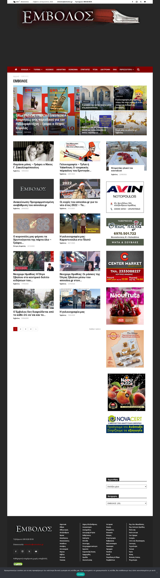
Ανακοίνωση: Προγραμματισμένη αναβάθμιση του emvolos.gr (33, 204)
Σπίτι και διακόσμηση (136, 541)
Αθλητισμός (64, 530)
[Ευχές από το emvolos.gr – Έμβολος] (130, 123)
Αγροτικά (63, 524)
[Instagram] (136, 1)
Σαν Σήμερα (133, 535)
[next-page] (36, 329)
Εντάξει (81, 574)
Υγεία (95, 69)
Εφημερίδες (86, 554)
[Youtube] (145, 1)
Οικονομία (109, 546)
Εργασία (85, 549)
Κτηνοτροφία (111, 538)
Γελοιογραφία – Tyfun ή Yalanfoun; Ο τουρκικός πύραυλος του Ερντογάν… (75, 167)
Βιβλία (62, 554)
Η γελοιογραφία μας (72, 311)
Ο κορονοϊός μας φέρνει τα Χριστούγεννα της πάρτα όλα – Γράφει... (32, 239)
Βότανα (62, 557)
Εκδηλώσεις (86, 535)
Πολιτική (132, 530)
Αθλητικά (61, 69)
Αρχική (16, 76)
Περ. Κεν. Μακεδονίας (136, 524)
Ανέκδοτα (63, 543)
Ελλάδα (24, 69)
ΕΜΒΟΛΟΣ (20, 111)
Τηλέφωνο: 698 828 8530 (83, 2)
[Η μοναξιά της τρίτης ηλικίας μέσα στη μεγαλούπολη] (96, 98)
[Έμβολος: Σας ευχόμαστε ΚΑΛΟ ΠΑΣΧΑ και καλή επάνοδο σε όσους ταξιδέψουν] (96, 123)
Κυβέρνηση (110, 541)
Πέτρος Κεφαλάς (19, 246)
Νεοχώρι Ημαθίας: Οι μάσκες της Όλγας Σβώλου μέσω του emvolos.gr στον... (80, 277)
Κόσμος (50, 69)
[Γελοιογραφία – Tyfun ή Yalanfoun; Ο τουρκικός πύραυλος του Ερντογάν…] (80, 151)
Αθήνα (62, 527)
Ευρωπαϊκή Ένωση (88, 552)
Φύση (131, 554)
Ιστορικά (109, 524)
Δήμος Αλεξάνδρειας (89, 524)
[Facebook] (132, 1)
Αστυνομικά (64, 549)
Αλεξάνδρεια (64, 532)
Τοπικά (37, 69)
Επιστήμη (85, 543)
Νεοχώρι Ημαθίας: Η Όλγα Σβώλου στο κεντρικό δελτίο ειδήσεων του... (31, 277)
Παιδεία (109, 552)
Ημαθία (85, 557)
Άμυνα (62, 535)
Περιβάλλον (110, 560)
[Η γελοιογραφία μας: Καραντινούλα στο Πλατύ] (80, 223)
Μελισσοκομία (111, 543)
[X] (141, 1)
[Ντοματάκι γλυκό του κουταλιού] (126, 156)
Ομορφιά (109, 549)
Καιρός (108, 527)
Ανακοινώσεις (64, 541)
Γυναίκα (62, 560)
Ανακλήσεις (64, 538)
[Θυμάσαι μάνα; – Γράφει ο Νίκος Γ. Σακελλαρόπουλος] (33, 151)
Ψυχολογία (133, 560)
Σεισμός (132, 538)
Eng (115, 69)
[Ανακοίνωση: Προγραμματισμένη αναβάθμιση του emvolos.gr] (33, 189)
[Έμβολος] (80, 16)
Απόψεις (63, 546)
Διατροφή (105, 69)
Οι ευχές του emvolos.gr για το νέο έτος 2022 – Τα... (79, 204)
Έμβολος (19, 132)
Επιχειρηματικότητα (89, 546)
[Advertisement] (80, 47)
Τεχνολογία (133, 546)
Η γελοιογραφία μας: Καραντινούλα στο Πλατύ (75, 238)
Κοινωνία (73, 69)
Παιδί (108, 554)
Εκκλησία (85, 538)
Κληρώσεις (110, 530)
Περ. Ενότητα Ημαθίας (137, 527)
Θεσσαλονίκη (87, 560)
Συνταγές (85, 69)
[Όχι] (157, 572)
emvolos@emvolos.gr (64, 2)
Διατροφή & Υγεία (88, 532)
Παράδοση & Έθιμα (113, 557)
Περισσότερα (126, 69)
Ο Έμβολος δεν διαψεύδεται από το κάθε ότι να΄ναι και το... (33, 313)
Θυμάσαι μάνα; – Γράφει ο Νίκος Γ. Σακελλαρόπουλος (33, 166)
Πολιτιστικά (133, 532)
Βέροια (62, 552)
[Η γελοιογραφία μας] (80, 299)
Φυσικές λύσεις (134, 557)
